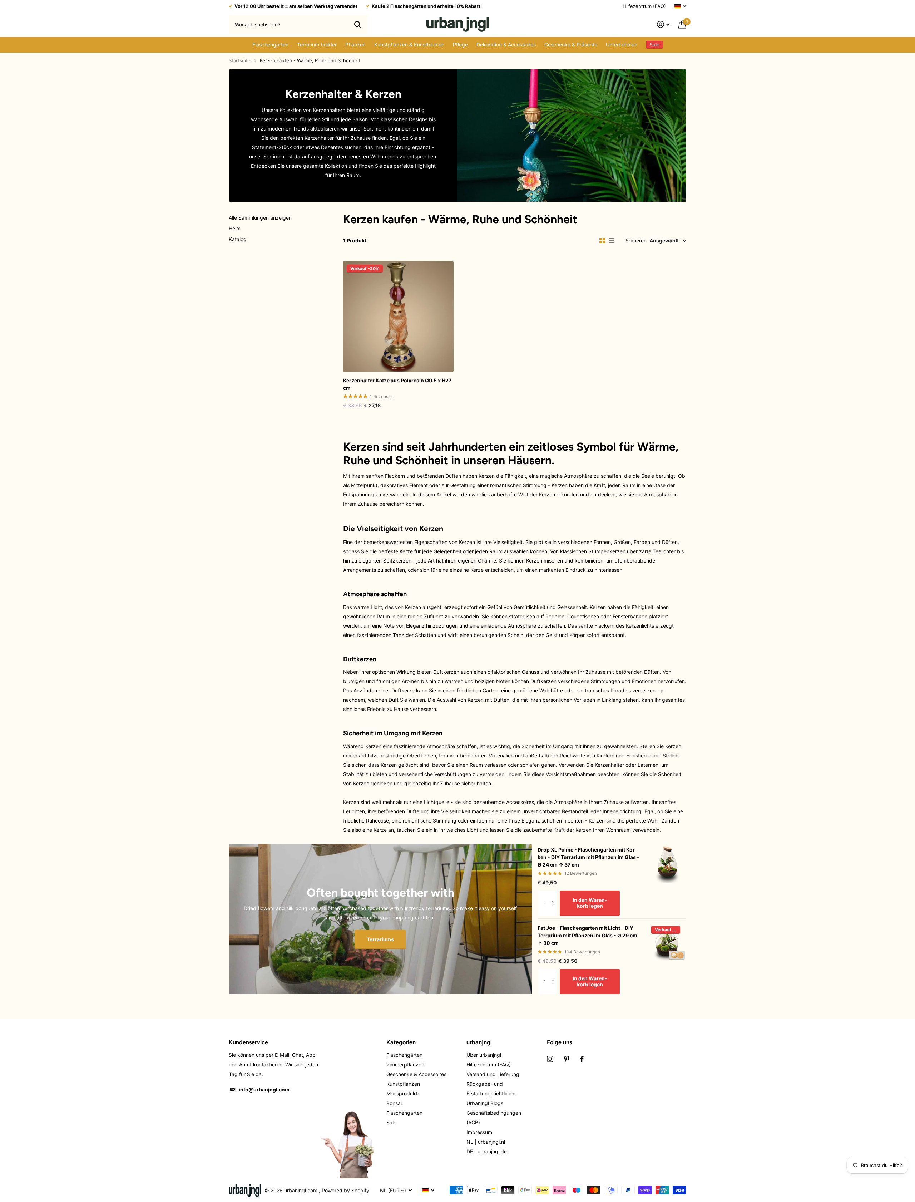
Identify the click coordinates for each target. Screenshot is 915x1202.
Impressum (479, 1132)
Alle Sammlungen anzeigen (260, 218)
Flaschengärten (404, 1055)
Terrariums (380, 939)
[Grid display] (602, 240)
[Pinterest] (566, 1059)
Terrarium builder (317, 44)
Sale (391, 1122)
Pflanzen (355, 44)
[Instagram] (550, 1059)
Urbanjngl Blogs (484, 1103)
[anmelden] (663, 24)
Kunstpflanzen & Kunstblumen (409, 44)
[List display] (611, 240)
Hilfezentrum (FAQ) (644, 6)
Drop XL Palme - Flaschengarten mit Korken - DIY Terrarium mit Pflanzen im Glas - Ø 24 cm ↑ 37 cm (588, 857)
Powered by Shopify (345, 1190)
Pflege (460, 44)
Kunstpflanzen (403, 1084)
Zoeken (357, 24)
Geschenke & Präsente (570, 44)
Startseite (240, 60)
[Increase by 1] (554, 895)
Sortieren (636, 240)
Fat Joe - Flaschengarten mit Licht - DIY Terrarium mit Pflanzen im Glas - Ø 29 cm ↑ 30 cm (587, 935)
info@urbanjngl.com (264, 1089)
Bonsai (394, 1103)
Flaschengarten (270, 44)
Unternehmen (621, 44)
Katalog (238, 239)
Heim (235, 228)
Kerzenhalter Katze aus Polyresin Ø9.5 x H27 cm (397, 384)
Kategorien (401, 1042)
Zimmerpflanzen (405, 1064)
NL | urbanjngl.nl (485, 1142)
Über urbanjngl (483, 1055)
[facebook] (582, 1059)
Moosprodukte (403, 1093)
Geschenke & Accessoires (416, 1074)
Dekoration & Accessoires (506, 44)
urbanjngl (479, 1042)
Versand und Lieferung (492, 1074)
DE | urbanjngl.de (486, 1151)
